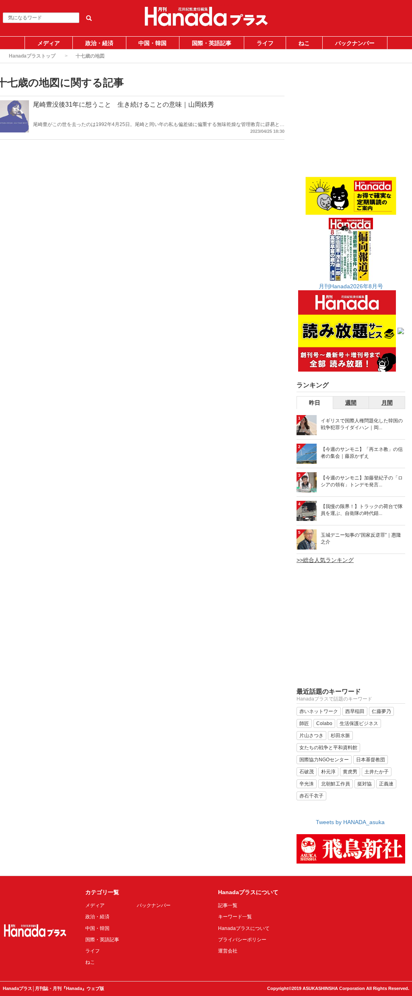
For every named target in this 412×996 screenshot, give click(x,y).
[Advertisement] (351, 125)
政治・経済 (99, 43)
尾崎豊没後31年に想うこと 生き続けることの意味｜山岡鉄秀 (123, 104)
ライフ (265, 43)
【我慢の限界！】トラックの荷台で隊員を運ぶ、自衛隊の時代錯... (362, 510)
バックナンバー (355, 43)
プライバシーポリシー (242, 939)
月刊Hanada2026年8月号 (351, 286)
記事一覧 (227, 905)
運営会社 (227, 951)
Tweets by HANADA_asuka (350, 822)
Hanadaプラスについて (244, 928)
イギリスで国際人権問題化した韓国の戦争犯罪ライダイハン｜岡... (362, 424)
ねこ (304, 43)
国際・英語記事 (211, 43)
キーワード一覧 (235, 917)
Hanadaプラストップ (32, 56)
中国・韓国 (152, 43)
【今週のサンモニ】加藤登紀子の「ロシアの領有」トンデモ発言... (362, 481)
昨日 (314, 402)
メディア (48, 43)
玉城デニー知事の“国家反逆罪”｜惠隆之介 (361, 538)
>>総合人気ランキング (325, 560)
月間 (387, 402)
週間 (350, 402)
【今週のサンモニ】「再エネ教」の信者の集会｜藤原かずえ (362, 452)
